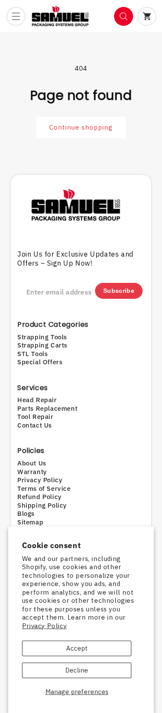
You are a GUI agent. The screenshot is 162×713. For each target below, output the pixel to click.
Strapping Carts (42, 345)
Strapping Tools (42, 337)
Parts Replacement (47, 408)
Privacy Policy (44, 626)
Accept (77, 648)
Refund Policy (39, 497)
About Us (31, 463)
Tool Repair (35, 416)
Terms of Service (44, 488)
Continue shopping (81, 127)
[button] (15, 16)
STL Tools (32, 354)
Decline (76, 670)
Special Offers (39, 362)
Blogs (26, 513)
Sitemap (30, 522)
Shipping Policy (42, 505)
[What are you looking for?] (123, 16)
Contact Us (34, 425)
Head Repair (37, 400)
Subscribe (118, 290)
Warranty (32, 472)
